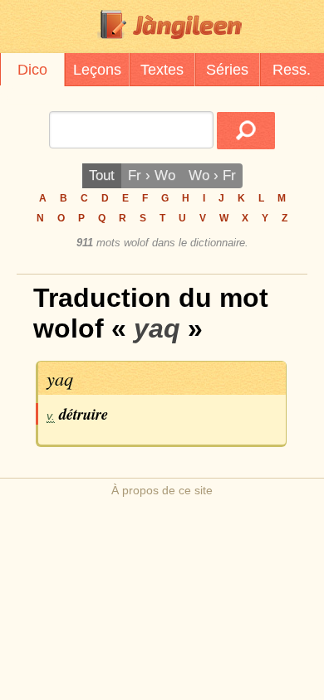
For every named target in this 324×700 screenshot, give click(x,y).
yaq (60, 378)
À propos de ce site (162, 490)
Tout (102, 175)
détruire (83, 414)
